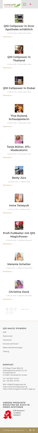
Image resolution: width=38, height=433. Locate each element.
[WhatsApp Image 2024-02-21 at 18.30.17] (19, 225)
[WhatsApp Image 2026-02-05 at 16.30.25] (19, 80)
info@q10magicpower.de (16, 384)
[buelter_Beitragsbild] (19, 139)
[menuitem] (24, 4)
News (29, 33)
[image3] (19, 170)
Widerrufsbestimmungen (12, 347)
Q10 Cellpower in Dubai (19, 88)
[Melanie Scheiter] (19, 256)
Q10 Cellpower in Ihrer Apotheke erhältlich (19, 27)
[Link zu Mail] (30, 430)
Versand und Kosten (10, 344)
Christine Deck (19, 291)
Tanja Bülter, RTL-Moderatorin (19, 148)
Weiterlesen (7, 37)
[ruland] (19, 108)
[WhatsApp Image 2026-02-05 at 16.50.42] (19, 49)
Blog (20, 33)
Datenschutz (8, 336)
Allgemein (24, 182)
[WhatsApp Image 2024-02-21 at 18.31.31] (19, 198)
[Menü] (23, 4)
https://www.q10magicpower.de (15, 387)
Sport (30, 240)
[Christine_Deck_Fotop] (19, 284)
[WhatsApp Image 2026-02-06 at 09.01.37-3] (19, 18)
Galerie (25, 33)
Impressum (7, 340)
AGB (4, 332)
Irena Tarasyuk (19, 205)
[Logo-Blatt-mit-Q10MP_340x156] (16, 4)
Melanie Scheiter (19, 264)
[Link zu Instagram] (33, 430)
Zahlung (6, 351)
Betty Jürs (19, 177)
